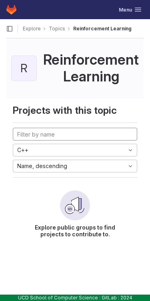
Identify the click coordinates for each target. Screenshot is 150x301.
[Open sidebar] (9, 28)
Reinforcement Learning (102, 29)
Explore (32, 29)
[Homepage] (11, 10)
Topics (57, 29)
